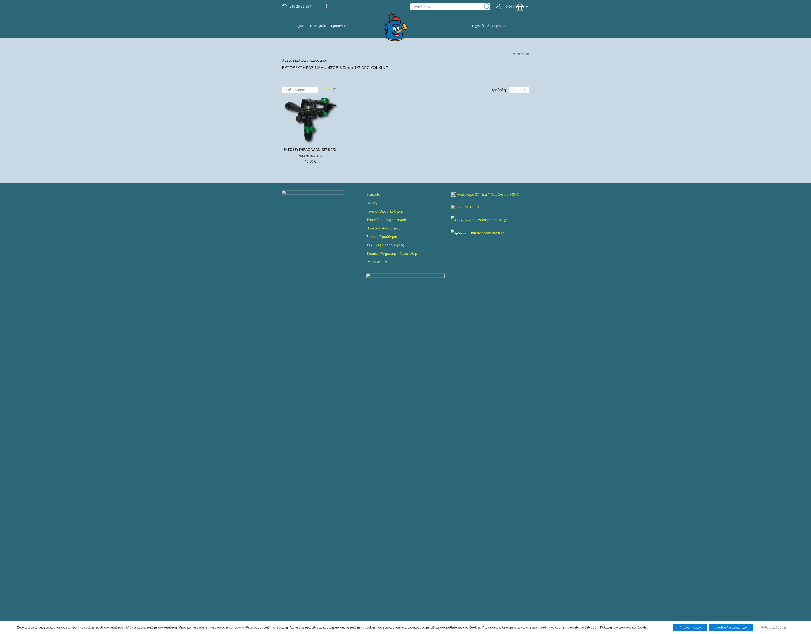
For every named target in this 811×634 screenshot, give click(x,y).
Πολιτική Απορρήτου (383, 228)
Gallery (371, 203)
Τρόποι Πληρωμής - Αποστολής (392, 253)
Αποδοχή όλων (690, 627)
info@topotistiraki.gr (487, 233)
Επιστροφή (520, 54)
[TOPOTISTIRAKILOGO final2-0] (313, 222)
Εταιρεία (373, 194)
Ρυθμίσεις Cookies (774, 627)
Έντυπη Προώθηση (381, 236)
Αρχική (300, 26)
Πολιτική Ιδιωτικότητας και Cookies (624, 627)
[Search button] (487, 6)
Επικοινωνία (376, 262)
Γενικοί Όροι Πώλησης (385, 211)
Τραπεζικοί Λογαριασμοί (386, 219)
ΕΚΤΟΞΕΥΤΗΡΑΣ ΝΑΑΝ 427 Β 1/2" (310, 149)
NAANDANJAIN (310, 156)
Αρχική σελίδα (294, 60)
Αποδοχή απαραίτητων (731, 627)
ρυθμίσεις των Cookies (463, 627)
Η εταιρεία (318, 26)
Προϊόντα (338, 26)
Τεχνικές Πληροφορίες (489, 26)
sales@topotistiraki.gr (490, 219)
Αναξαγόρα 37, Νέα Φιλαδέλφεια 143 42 (488, 194)
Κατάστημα (318, 60)
